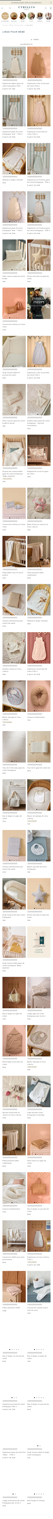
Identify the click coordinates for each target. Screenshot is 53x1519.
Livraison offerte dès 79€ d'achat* (27, 2)
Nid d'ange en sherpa (36, 1501)
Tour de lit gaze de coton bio (38, 768)
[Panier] (51, 7)
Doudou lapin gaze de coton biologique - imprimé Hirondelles (38, 423)
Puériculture (19, 25)
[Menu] (2, 8)
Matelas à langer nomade (12, 180)
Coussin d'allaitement (36, 717)
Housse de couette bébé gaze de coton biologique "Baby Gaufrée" (12, 473)
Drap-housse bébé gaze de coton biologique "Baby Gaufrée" (13, 965)
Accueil (5, 25)
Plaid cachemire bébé (11, 1308)
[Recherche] (10, 8)
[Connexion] (46, 8)
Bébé (11, 25)
